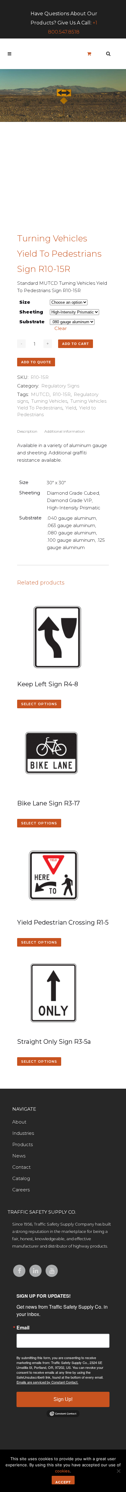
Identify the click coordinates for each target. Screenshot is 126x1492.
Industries (23, 1133)
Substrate (32, 321)
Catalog (21, 1178)
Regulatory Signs (60, 386)
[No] (118, 1471)
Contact (21, 1167)
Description (27, 431)
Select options (39, 704)
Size (24, 302)
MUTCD (40, 394)
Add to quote (36, 362)
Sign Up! (63, 1399)
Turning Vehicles (49, 401)
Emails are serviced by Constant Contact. (47, 1382)
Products (22, 1144)
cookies (62, 1470)
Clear (60, 328)
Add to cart (75, 344)
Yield (70, 408)
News (18, 1156)
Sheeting (31, 312)
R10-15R (62, 394)
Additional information (64, 431)
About (19, 1122)
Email (23, 1327)
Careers (21, 1190)
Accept (63, 1482)
